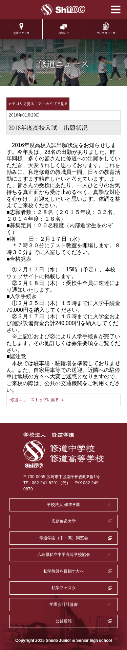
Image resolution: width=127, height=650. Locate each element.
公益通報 (64, 621)
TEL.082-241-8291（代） (46, 483)
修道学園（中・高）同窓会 (63, 538)
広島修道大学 (63, 521)
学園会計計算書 (63, 604)
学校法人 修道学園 (63, 504)
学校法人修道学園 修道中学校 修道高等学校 (63, 9)
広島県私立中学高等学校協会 (63, 554)
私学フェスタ (63, 587)
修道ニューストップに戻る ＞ (37, 400)
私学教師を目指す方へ (63, 571)
